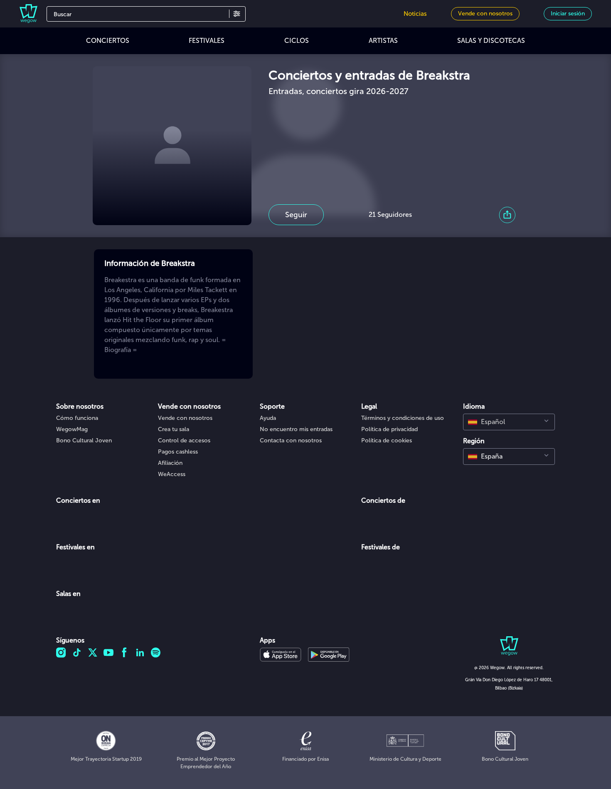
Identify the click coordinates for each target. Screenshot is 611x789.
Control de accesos (184, 440)
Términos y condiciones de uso (402, 418)
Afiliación (170, 462)
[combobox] (508, 422)
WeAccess (171, 474)
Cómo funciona (77, 418)
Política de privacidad (389, 429)
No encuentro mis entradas (296, 429)
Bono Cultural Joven (84, 440)
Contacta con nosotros (291, 440)
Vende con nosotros (185, 418)
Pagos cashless (178, 451)
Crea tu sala (173, 429)
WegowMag (72, 429)
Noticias (415, 13)
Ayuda (268, 418)
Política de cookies (386, 440)
